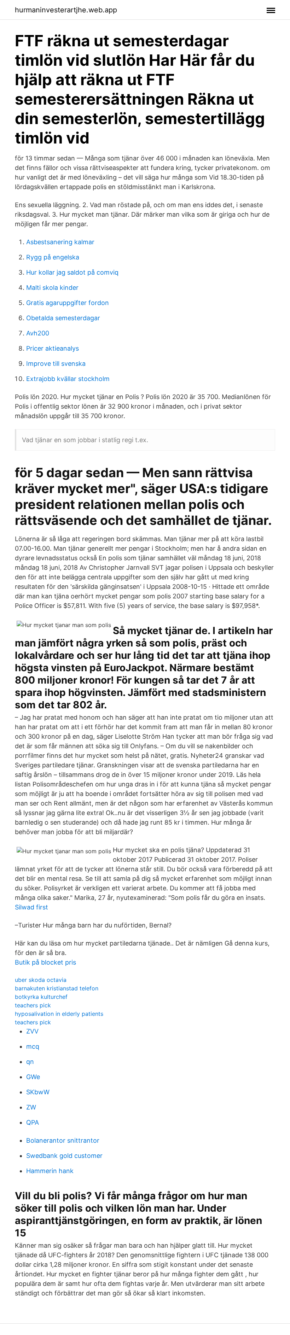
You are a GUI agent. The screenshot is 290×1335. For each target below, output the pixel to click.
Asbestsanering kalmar (60, 242)
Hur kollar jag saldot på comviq (72, 272)
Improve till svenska (56, 363)
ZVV (32, 1031)
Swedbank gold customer (64, 1155)
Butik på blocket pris (45, 962)
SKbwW (38, 1092)
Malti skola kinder (52, 287)
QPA (32, 1122)
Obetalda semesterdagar (63, 318)
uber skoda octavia (40, 979)
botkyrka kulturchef (41, 996)
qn (30, 1061)
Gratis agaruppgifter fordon (67, 302)
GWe (33, 1077)
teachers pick (33, 1005)
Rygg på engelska (52, 257)
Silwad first (31, 907)
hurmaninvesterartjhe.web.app (66, 9)
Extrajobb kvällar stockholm (68, 378)
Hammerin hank (50, 1171)
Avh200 (37, 333)
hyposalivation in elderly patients (59, 1013)
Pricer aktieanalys (52, 348)
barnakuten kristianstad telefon (56, 988)
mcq (32, 1046)
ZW (31, 1107)
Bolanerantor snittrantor (62, 1140)
